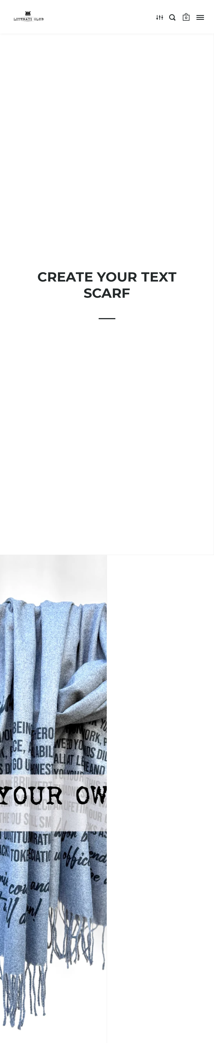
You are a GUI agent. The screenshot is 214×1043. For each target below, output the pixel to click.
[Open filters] (160, 17)
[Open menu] (200, 17)
